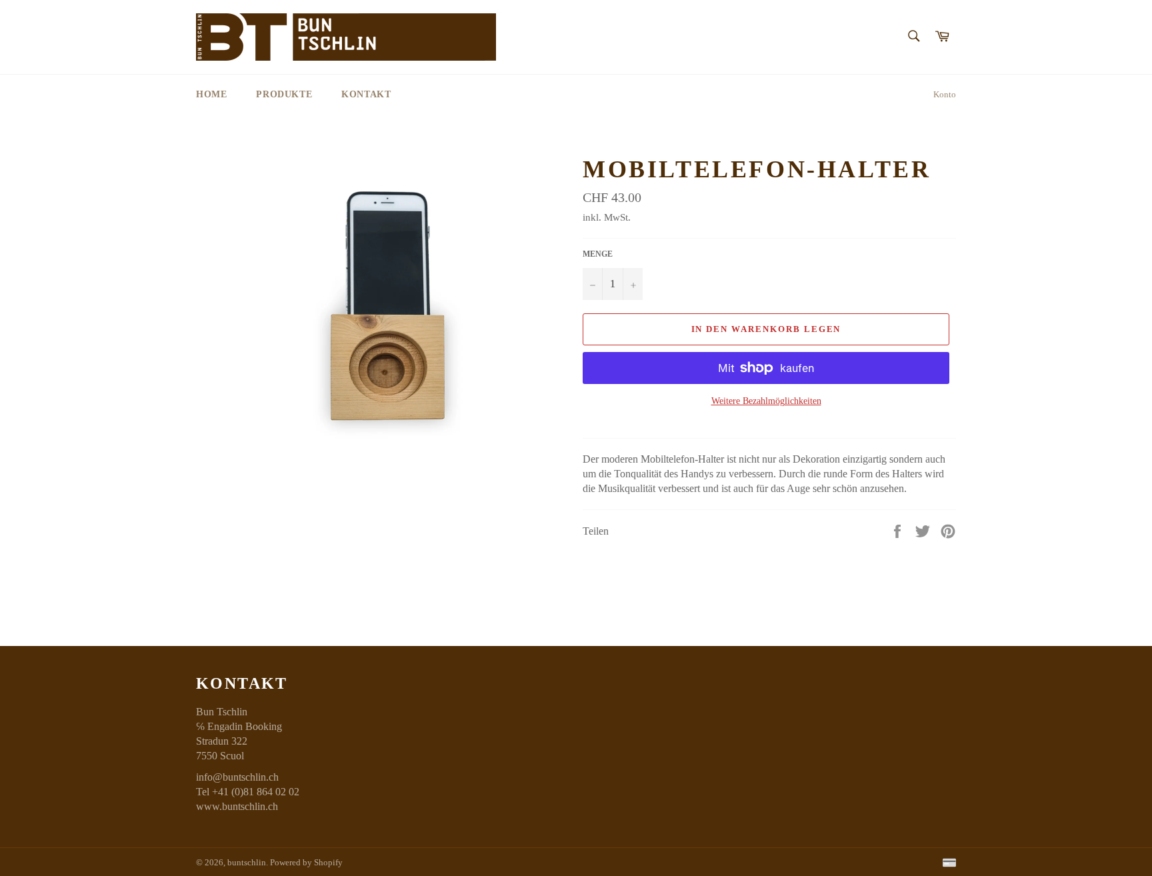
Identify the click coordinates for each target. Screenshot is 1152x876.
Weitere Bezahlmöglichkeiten (766, 401)
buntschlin (246, 862)
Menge (598, 254)
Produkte (284, 94)
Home (211, 94)
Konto (944, 94)
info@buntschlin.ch (237, 777)
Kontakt (366, 94)
